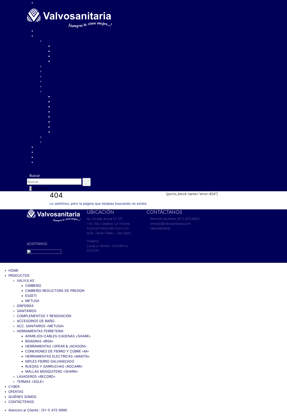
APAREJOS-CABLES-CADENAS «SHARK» (85, 96)
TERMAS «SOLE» (57, 142)
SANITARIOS (53, 71)
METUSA (59, 61)
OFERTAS (42, 152)
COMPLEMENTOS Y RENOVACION (71, 76)
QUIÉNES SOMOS (49, 157)
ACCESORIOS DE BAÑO (62, 81)
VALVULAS (52, 41)
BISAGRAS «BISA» (66, 101)
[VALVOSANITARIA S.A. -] (69, 18)
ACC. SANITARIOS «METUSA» (67, 86)
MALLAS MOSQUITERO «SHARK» (78, 132)
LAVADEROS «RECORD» (63, 137)
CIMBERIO (60, 46)
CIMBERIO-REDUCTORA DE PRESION (81, 51)
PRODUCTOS (45, 36)
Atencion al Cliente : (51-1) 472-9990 (59, 2)
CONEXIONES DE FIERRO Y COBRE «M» (84, 111)
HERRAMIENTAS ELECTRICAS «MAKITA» (84, 116)
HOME (40, 31)
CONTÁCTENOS (48, 162)
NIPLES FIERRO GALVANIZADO (76, 122)
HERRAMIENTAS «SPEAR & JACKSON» (82, 106)
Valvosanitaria (159, 228)
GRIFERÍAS (52, 66)
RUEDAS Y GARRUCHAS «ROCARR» (80, 127)
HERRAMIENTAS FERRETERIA (67, 91)
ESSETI (57, 56)
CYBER (40, 147)
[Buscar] (87, 182)
